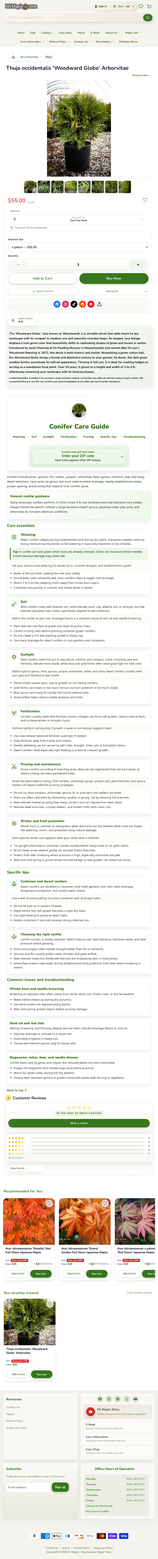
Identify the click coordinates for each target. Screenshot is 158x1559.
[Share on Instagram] (65, 304)
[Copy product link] (99, 304)
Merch (81, 33)
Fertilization (69, 436)
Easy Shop (65, 33)
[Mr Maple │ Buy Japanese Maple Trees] (24, 6)
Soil (34, 436)
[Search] (147, 17)
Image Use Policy (16, 1428)
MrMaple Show (128, 41)
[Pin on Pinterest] (90, 304)
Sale (33, 33)
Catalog (46, 33)
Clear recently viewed (139, 1292)
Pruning (88, 436)
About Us (111, 33)
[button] (30, 187)
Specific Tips (108, 436)
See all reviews (15, 1157)
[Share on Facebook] (57, 304)
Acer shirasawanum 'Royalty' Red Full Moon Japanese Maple (27, 1250)
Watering (19, 436)
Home (20, 33)
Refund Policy (57, 41)
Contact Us (81, 41)
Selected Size (15, 239)
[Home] (13, 57)
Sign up (60, 1487)
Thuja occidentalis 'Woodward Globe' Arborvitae (26, 1351)
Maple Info (132, 33)
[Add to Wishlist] (145, 199)
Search (10, 1414)
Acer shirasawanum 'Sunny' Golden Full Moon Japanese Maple (84, 1250)
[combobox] (74, 17)
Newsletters (103, 41)
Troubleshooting (134, 436)
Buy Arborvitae (29, 57)
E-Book (95, 33)
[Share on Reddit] (82, 304)
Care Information (30, 41)
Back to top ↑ (17, 1090)
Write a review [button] (79, 1123)
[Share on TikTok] (74, 304)
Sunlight (48, 436)
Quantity (13, 256)
